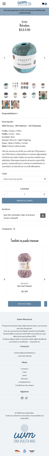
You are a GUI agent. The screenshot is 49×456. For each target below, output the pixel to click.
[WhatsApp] (26, 398)
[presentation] (4, 57)
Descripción (7, 121)
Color (4, 173)
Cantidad (24, 188)
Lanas (24, 375)
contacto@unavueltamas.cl (24, 353)
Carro (24, 372)
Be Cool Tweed (24, 286)
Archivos (6, 209)
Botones (24, 379)
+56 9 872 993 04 (24, 356)
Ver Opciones (24, 304)
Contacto (24, 369)
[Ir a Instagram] (22, 398)
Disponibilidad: (9, 113)
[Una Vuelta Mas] (24, 4)
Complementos (24, 382)
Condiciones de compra (24, 385)
